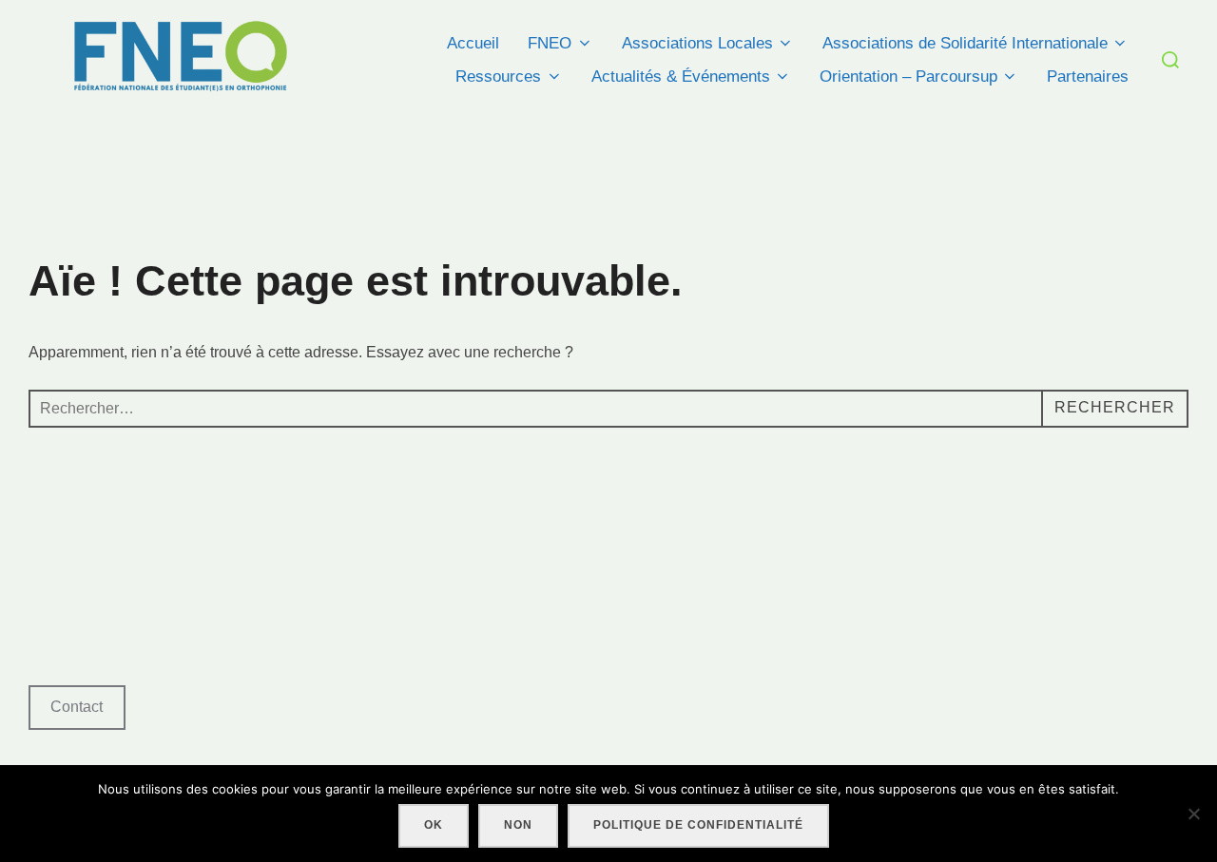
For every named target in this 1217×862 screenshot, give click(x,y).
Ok (433, 825)
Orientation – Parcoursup (908, 76)
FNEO (549, 43)
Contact (76, 707)
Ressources (498, 76)
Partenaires (1088, 76)
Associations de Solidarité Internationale (965, 43)
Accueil (473, 43)
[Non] (1193, 813)
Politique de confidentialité (698, 825)
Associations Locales (697, 43)
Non (518, 825)
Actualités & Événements (680, 76)
